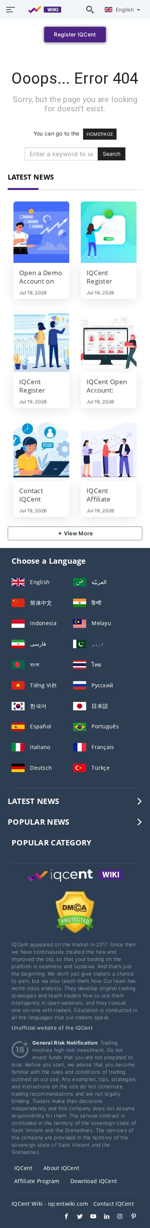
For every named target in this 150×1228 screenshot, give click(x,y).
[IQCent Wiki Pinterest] (130, 1217)
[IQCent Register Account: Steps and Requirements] (109, 232)
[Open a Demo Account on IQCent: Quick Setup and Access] (41, 232)
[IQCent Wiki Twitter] (76, 1217)
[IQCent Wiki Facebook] (62, 1217)
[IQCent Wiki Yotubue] (89, 1217)
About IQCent (61, 1168)
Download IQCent (93, 1181)
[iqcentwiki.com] (41, 9)
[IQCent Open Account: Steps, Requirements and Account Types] (109, 341)
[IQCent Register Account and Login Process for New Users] (41, 341)
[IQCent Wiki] (75, 882)
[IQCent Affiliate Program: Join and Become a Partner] (109, 450)
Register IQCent (75, 34)
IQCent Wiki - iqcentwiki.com (50, 1203)
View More (78, 533)
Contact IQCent (113, 1203)
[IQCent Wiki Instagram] (116, 1217)
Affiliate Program (37, 1181)
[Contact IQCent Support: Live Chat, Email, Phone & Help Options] (41, 450)
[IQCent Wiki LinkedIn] (103, 1217)
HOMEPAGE (100, 134)
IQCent (23, 1168)
